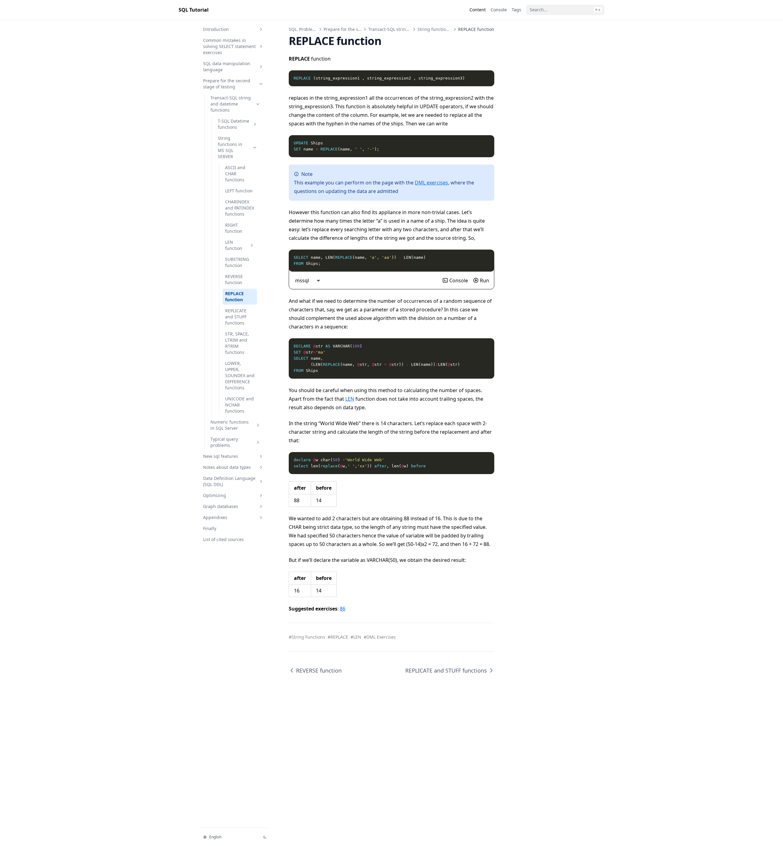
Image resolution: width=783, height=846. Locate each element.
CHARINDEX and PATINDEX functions (239, 208)
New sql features (220, 456)
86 (342, 608)
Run (484, 280)
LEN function (233, 245)
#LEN (356, 637)
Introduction (216, 29)
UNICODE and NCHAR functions (239, 405)
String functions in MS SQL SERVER (230, 147)
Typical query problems (224, 442)
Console (458, 280)
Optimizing (214, 495)
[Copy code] (486, 78)
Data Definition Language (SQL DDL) (229, 481)
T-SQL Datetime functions (233, 124)
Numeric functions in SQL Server (229, 425)
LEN (349, 398)
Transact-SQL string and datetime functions (230, 104)
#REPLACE (338, 637)
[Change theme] (265, 837)
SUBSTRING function (237, 262)
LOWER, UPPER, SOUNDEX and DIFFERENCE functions (239, 375)
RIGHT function (233, 228)
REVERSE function (234, 279)
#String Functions (307, 637)
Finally (209, 528)
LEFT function (239, 191)
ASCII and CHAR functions (235, 174)
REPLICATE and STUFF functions (236, 317)
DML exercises (431, 182)
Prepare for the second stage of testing (226, 84)
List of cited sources (223, 539)
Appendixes (215, 517)
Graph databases (220, 506)
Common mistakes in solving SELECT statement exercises (229, 46)
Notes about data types (227, 467)
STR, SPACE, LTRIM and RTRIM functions (237, 343)
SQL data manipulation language (226, 66)
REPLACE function (234, 296)
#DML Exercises (380, 637)
